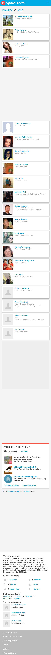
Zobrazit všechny (11, 486)
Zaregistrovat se (29, 486)
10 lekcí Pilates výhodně (25, 467)
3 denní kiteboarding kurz (25, 477)
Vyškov (17, 599)
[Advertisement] (25, 95)
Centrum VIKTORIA (18, 605)
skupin (36, 584)
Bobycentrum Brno (18, 613)
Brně (20, 10)
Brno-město (25, 491)
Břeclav (6, 599)
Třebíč (18, 597)
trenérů (36, 589)
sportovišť (13, 580)
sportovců (37, 580)
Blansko (29, 597)
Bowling (7, 10)
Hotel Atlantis (16, 621)
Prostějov (6, 597)
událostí (13, 584)
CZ (3, 491)
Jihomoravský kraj (12, 491)
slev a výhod (14, 589)
